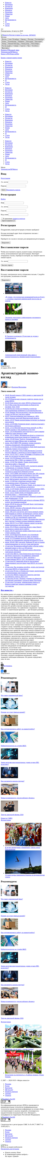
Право (7, 16)
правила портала (19, 218)
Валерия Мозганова (19, 387)
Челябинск (35, 46)
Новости (8, 2)
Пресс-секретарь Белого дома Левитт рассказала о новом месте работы (23, 528)
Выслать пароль (7, 265)
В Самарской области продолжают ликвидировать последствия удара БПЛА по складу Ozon (24, 563)
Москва (4, 39)
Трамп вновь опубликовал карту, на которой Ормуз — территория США (22, 493)
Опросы (8, 1095)
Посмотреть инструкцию (10, 1149)
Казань (4, 41)
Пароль (3, 186)
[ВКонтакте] (2, 364)
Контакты (8, 1088)
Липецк (4, 43)
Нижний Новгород (13, 43)
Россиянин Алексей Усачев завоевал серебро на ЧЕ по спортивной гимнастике (23, 516)
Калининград (12, 41)
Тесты (7, 25)
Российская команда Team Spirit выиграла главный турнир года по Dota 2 (25, 448)
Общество (9, 14)
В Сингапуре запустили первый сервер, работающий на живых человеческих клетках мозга (24, 512)
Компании (9, 8)
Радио (7, 1086)
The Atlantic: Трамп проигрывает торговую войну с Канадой (21, 463)
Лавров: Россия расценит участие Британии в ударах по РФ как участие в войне (24, 413)
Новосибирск (35, 43)
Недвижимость (10, 20)
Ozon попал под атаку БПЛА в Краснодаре (23, 403)
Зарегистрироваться (8, 221)
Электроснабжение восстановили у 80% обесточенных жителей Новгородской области (22, 417)
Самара (15, 46)
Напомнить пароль (13, 190)
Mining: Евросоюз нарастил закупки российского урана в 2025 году (22, 575)
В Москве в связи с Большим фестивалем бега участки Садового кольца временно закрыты (25, 520)
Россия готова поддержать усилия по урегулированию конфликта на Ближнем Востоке (23, 409)
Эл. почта (4, 182)
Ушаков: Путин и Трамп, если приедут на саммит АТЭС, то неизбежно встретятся (25, 486)
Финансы (8, 10)
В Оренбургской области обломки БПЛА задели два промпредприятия (25, 501)
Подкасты (8, 6)
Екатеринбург (39, 39)
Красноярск (38, 41)
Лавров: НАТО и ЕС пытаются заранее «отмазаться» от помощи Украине (24, 467)
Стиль (7, 23)
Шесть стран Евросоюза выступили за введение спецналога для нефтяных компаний (23, 554)
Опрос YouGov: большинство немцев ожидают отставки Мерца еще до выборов (23, 440)
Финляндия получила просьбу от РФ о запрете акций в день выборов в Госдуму (24, 429)
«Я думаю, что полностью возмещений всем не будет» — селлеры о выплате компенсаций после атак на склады (25, 299)
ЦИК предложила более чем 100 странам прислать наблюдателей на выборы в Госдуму (24, 474)
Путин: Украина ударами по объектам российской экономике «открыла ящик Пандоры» (23, 579)
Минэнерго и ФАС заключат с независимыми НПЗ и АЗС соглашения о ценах (22, 558)
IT (6, 22)
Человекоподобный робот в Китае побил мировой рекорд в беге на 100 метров (24, 547)
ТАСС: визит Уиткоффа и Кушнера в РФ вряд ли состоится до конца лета (24, 455)
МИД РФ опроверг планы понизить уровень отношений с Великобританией (23, 444)
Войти (4, 190)
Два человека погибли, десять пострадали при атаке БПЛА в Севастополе (24, 568)
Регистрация (5, 178)
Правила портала (11, 1092)
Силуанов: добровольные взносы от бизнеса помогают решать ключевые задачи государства (22, 584)
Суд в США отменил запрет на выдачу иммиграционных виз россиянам (24, 524)
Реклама (8, 1084)
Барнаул (23, 39)
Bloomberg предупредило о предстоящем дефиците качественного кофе (24, 432)
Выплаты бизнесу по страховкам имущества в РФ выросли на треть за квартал (21, 535)
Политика (8, 12)
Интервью (9, 4)
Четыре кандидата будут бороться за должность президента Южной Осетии (23, 471)
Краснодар (29, 41)
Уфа (28, 46)
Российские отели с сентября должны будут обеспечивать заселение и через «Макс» (23, 478)
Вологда (30, 39)
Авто (7, 18)
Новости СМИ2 (6, 818)
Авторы (8, 1093)
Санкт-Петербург (13, 39)
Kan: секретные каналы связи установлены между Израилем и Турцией (20, 482)
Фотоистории (6, 820)
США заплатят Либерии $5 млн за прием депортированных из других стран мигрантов (25, 543)
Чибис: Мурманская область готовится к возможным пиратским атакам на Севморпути (24, 436)
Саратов (22, 46)
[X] (5, 364)
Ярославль (5, 48)
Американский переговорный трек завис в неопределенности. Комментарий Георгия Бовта (22, 356)
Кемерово (21, 41)
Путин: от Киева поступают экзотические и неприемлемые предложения (24, 572)
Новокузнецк (25, 43)
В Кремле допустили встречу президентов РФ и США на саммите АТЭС (21, 459)
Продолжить (6, 242)
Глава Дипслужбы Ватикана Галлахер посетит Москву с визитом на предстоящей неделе (23, 451)
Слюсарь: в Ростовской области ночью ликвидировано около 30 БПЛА (24, 509)
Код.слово (4, 214)
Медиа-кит (9, 1090)
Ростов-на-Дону (7, 46)
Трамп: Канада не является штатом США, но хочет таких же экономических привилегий (25, 490)
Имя (2, 203)
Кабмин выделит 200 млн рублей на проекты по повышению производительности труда (24, 539)
